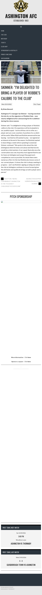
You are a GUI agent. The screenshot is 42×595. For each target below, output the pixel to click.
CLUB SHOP (4, 46)
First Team (37, 104)
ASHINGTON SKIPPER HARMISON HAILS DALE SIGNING (33, 181)
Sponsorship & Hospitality (9, 50)
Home (2, 31)
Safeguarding (5, 58)
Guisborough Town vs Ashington (21, 564)
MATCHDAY (4, 39)
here (29, 357)
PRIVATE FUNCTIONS (6, 54)
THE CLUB (4, 35)
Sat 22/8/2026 (21, 533)
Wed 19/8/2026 (21, 557)
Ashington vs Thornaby (21, 543)
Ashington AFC (21, 16)
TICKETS (3, 42)
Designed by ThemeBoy (7, 589)
